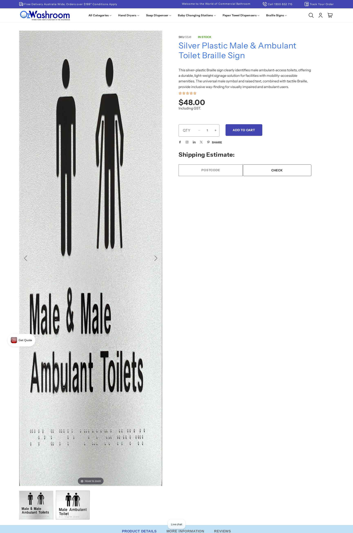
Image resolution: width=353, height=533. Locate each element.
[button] (100, 15)
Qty (186, 130)
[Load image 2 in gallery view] (73, 505)
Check (277, 170)
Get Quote (25, 340)
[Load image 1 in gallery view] (36, 505)
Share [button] (217, 142)
